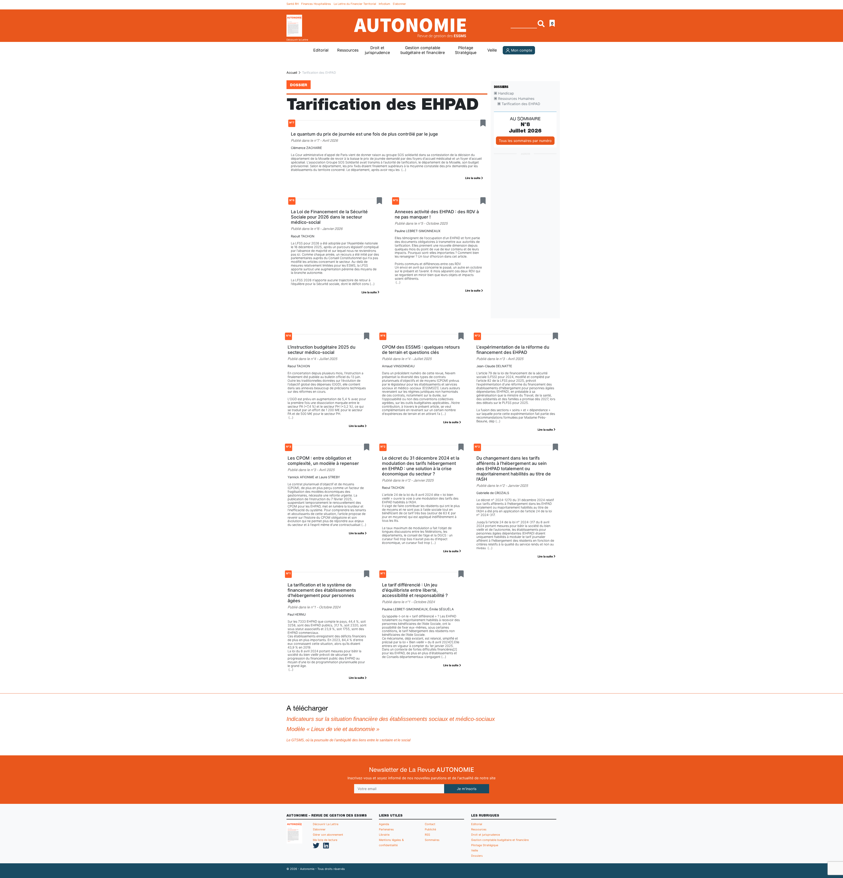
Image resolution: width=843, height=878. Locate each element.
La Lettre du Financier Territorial (355, 3)
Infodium (384, 3)
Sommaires (432, 840)
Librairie (384, 834)
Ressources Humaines (515, 98)
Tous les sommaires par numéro (525, 140)
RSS (427, 834)
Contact (430, 824)
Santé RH (292, 3)
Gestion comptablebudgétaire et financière (422, 50)
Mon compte (521, 50)
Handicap (505, 93)
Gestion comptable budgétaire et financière (500, 840)
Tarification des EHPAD (520, 104)
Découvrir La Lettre (325, 824)
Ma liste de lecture (325, 840)
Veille (492, 50)
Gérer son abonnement (328, 834)
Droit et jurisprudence (377, 50)
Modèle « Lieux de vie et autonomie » (332, 729)
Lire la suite (473, 178)
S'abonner (399, 3)
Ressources (347, 50)
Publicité (430, 829)
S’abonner (319, 829)
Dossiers (477, 855)
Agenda (384, 824)
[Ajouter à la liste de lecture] (483, 123)
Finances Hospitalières (316, 3)
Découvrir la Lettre (297, 39)
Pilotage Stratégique (465, 50)
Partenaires (386, 829)
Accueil (291, 72)
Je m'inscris (466, 789)
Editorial (320, 50)
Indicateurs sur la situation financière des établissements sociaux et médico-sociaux (390, 719)
